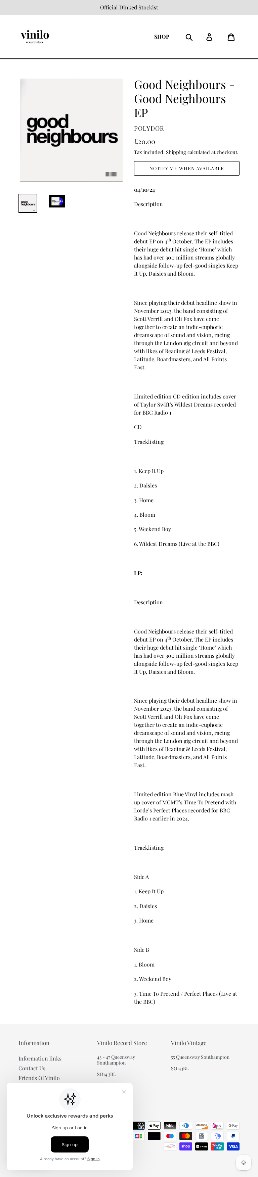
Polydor (149, 128)
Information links (39, 1058)
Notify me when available (186, 168)
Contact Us (31, 1068)
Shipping (176, 152)
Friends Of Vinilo (39, 1077)
